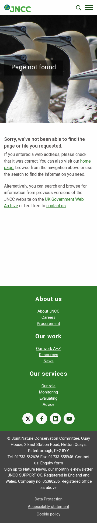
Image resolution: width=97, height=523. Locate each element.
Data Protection (49, 499)
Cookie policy (48, 514)
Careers (48, 317)
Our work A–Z (48, 348)
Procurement (48, 323)
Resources (48, 354)
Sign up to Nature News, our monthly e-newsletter (48, 469)
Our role (48, 386)
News (49, 361)
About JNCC (48, 311)
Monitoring (48, 392)
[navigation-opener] (89, 7)
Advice (48, 404)
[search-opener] (78, 7)
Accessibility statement (48, 506)
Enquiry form (51, 463)
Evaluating (48, 398)
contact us (56, 205)
